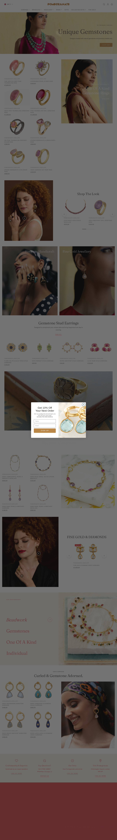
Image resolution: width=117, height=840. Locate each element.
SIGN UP (45, 430)
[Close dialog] (83, 404)
